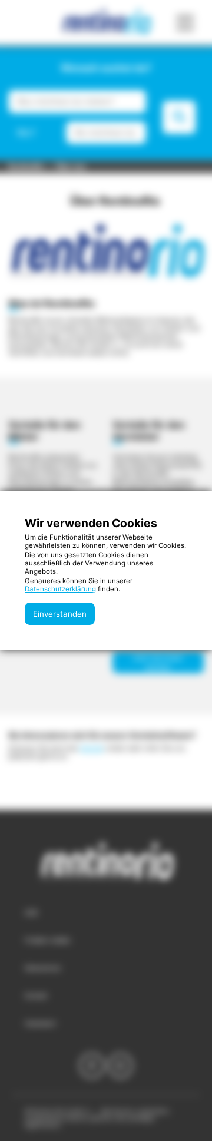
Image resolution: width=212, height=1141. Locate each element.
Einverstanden (60, 614)
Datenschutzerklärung (60, 589)
